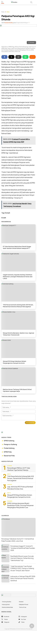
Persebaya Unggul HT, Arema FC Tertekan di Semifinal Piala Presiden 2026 (22, 548)
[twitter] (11, 57)
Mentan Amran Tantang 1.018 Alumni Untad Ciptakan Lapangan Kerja (17, 390)
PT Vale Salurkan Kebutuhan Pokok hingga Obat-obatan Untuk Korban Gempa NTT (17, 247)
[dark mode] (35, 2)
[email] (18, 57)
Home (2, 12)
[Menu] (2, 2)
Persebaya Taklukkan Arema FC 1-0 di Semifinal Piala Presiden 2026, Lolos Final (17, 540)
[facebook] (4, 57)
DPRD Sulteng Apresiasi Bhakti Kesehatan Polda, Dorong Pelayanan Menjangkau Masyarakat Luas (20, 505)
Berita (8, 12)
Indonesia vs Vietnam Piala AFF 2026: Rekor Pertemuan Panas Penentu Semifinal (23, 578)
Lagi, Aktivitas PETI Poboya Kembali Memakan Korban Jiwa (20, 488)
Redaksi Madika (8, 22)
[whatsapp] (25, 57)
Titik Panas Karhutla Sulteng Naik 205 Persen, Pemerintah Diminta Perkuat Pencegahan (18, 306)
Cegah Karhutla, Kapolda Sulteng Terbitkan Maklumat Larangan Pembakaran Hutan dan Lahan (17, 276)
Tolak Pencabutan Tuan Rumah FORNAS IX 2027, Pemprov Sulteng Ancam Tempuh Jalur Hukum (22, 568)
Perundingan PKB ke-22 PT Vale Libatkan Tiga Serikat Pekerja (18, 469)
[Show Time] (29, 22)
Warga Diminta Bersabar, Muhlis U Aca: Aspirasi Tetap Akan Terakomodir (18, 334)
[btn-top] (31, 626)
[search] (31, 2)
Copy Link (32, 57)
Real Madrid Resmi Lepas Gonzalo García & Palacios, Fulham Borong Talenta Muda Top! (22, 558)
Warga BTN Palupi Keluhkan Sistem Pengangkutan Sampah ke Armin (14, 362)
